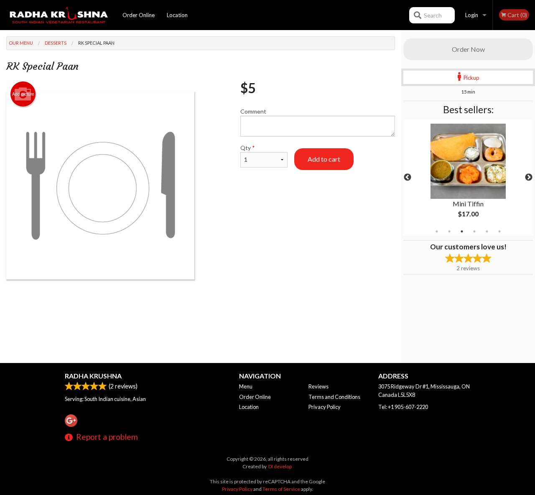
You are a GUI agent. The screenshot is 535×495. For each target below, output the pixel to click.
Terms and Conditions (334, 396)
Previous (407, 177)
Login (471, 15)
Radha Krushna (93, 376)
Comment (253, 111)
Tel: (403, 407)
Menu (245, 386)
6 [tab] (499, 231)
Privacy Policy (324, 407)
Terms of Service (281, 489)
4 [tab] (474, 231)
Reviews (318, 386)
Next (529, 177)
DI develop (280, 466)
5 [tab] (487, 231)
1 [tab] (437, 231)
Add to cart (324, 159)
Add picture (23, 94)
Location (177, 15)
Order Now (468, 49)
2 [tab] (449, 231)
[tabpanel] (468, 178)
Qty (247, 147)
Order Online (138, 15)
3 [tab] (462, 231)
